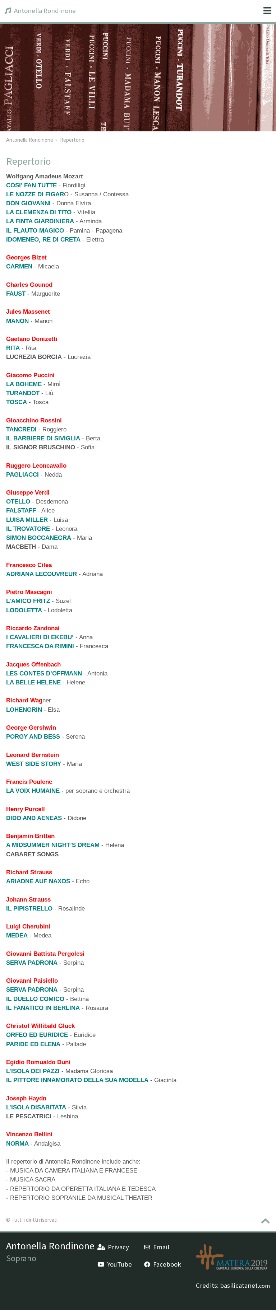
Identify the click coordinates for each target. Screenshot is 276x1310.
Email (161, 1247)
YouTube (119, 1264)
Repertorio (72, 139)
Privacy (118, 1247)
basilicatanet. (245, 1285)
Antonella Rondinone (45, 10)
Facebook (167, 1264)
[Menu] (267, 11)
